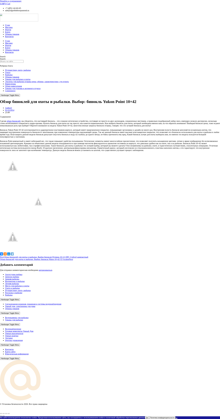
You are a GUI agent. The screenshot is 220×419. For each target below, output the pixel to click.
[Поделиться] (6, 413)
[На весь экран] (4, 413)
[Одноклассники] (5, 253)
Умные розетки (11, 336)
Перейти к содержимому (11, 1)
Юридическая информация (17, 354)
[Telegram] (12, 253)
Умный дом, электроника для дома (20, 306)
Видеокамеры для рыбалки (17, 318)
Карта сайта (10, 352)
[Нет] (176, 418)
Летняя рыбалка (12, 284)
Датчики (9, 338)
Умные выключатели (14, 333)
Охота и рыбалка (12, 288)
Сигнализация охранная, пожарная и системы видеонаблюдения (33, 304)
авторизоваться (45, 270)
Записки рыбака (12, 277)
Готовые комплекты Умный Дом (19, 331)
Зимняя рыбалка (12, 279)
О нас (7, 25)
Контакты (9, 36)
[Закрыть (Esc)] (9, 413)
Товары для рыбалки (14, 320)
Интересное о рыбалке (15, 281)
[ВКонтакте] (1, 253)
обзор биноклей (13, 121)
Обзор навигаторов (13, 86)
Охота (7, 72)
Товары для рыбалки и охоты (17, 79)
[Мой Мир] (8, 253)
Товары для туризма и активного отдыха (22, 88)
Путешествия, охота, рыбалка (18, 70)
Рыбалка (8, 75)
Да (147, 418)
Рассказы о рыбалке (13, 293)
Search (2, 56)
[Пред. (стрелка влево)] (1, 415)
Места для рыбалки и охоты (17, 286)
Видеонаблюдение (13, 329)
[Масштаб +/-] (1, 413)
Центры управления (14, 340)
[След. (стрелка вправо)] (4, 415)
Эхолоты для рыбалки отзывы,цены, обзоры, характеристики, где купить (37, 81)
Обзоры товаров (12, 34)
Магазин (9, 27)
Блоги (7, 32)
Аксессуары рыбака (13, 274)
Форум (8, 30)
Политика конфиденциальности (162, 418)
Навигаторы (10, 84)
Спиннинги (10, 91)
